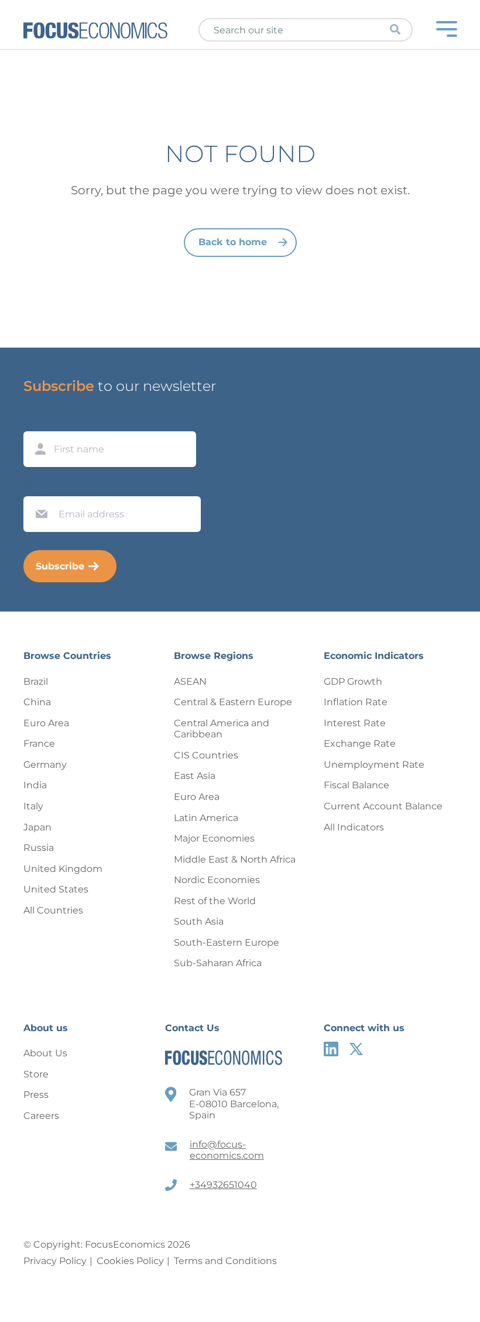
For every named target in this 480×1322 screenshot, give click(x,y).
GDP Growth (353, 681)
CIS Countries (206, 755)
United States (55, 889)
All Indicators (354, 827)
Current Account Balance (383, 806)
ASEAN (190, 681)
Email (38, 485)
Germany (45, 764)
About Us (45, 1053)
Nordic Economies (217, 879)
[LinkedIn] (331, 1049)
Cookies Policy (130, 1260)
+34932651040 (223, 1184)
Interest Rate (355, 723)
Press (36, 1094)
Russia (38, 847)
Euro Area (46, 723)
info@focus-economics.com (227, 1150)
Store (36, 1074)
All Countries (53, 910)
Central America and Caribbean (221, 728)
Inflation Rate (356, 702)
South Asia (199, 921)
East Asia (194, 775)
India (35, 785)
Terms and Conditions (225, 1260)
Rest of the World (215, 900)
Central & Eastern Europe (233, 702)
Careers (41, 1115)
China (37, 702)
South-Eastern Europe (226, 942)
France (39, 743)
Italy (33, 806)
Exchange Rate (360, 743)
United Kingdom (62, 868)
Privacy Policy (55, 1260)
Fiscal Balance (356, 785)
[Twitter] (356, 1049)
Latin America (206, 817)
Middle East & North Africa (235, 859)
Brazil (35, 681)
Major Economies (214, 838)
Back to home (232, 242)
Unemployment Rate (374, 764)
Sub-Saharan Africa (218, 963)
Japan (37, 827)
